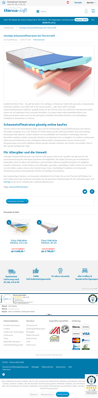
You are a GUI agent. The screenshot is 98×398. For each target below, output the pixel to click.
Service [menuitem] (90, 2)
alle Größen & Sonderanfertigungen (86, 277)
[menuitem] (77, 2)
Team (6, 338)
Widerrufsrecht (32, 335)
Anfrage (7, 182)
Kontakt (78, 2)
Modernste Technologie (14, 332)
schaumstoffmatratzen (18, 187)
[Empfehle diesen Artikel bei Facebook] (92, 191)
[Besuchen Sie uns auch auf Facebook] (3, 374)
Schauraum (8, 335)
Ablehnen (33, 394)
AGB (28, 341)
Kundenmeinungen (12, 325)
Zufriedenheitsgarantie (13, 344)
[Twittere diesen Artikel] (86, 191)
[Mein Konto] (86, 11)
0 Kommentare (39, 40)
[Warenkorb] (93, 11)
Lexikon (7, 328)
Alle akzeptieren (47, 394)
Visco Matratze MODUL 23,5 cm (18, 241)
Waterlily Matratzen (12, 341)
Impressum (31, 344)
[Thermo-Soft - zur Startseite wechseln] (15, 10)
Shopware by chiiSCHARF (89, 288)
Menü (43, 11)
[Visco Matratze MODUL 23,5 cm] (18, 227)
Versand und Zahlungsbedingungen (35, 327)
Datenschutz (31, 338)
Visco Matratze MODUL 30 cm (49, 241)
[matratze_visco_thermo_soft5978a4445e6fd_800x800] (49, 73)
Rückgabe (30, 332)
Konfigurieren (62, 394)
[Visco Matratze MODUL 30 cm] (49, 227)
